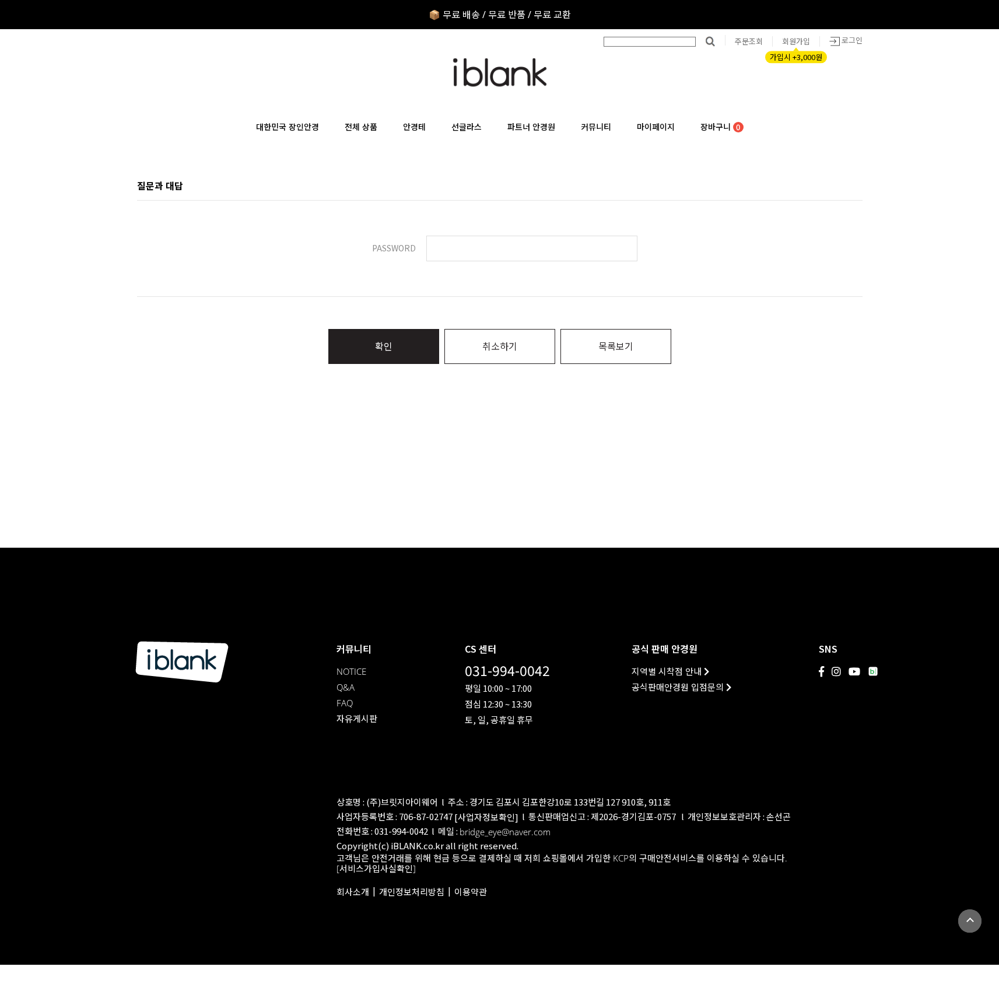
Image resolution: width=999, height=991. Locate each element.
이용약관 (470, 892)
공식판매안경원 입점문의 (679, 687)
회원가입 (796, 41)
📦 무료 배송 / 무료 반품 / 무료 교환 (500, 14)
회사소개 (352, 892)
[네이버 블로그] (873, 671)
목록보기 (615, 346)
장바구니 (720, 127)
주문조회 (749, 41)
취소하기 (499, 346)
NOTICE (351, 671)
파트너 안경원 (531, 126)
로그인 (851, 40)
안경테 (414, 126)
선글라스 (466, 126)
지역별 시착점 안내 (668, 671)
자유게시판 (356, 718)
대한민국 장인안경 (287, 126)
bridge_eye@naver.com (505, 832)
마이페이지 (656, 126)
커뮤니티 (596, 126)
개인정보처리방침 (411, 892)
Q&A (345, 687)
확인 (383, 346)
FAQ (344, 703)
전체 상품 (361, 126)
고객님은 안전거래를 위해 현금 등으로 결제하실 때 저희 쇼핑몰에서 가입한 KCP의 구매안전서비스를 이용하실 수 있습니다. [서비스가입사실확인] (561, 864)
